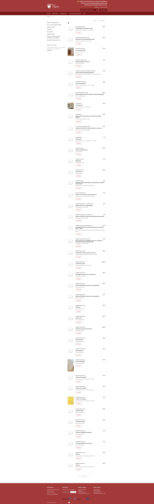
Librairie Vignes (53, 502)
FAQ (84, 13)
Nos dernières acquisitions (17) (53, 40)
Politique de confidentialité (52, 494)
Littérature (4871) (50, 27)
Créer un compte (104, 7)
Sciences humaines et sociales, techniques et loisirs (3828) (53, 37)
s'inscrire (73, 492)
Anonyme (49, 50)
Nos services (63, 13)
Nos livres (55, 13)
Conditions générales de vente (53, 489)
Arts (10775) (49, 29)
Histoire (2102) (50, 31)
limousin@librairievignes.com (99, 493)
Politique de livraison (51, 492)
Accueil (49, 13)
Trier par (95, 20)
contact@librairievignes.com (83, 493)
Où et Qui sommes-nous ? (75, 13)
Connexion (97, 7)
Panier (104, 10)
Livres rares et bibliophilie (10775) (54, 24)
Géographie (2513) (51, 34)
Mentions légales (50, 491)
